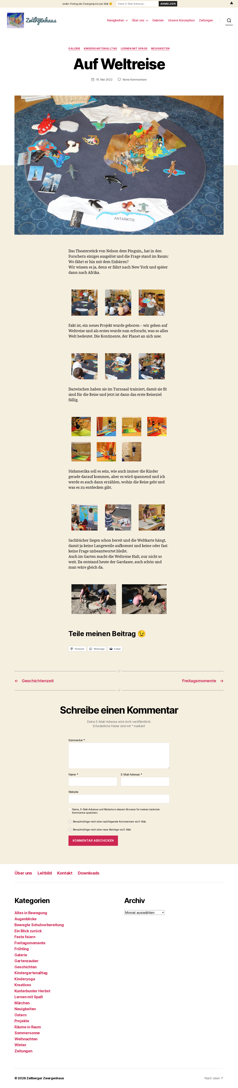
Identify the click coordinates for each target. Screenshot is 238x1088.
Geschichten (25, 967)
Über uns (138, 20)
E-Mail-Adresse (131, 774)
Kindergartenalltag (100, 48)
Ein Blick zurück (28, 931)
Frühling (21, 949)
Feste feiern (24, 937)
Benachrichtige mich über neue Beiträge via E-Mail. (102, 829)
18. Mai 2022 (104, 79)
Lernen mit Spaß (134, 48)
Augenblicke (25, 919)
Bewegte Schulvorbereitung (39, 925)
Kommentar (76, 740)
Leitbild (44, 873)
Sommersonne (27, 1033)
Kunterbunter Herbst (32, 991)
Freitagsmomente (29, 943)
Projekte (21, 1021)
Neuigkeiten (115, 20)
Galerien (158, 20)
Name (73, 774)
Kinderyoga (24, 979)
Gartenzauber (26, 961)
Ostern (20, 1015)
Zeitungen (206, 20)
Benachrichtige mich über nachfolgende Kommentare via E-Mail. (109, 821)
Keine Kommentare (135, 79)
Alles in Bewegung (30, 913)
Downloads (88, 873)
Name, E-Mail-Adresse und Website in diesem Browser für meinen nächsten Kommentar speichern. (116, 811)
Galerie (74, 48)
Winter (20, 1045)
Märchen (22, 1003)
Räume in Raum (27, 1027)
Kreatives (22, 985)
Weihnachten (25, 1039)
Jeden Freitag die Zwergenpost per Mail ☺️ (87, 3)
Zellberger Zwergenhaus (45, 1078)
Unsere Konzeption (181, 20)
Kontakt (64, 873)
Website (73, 791)
